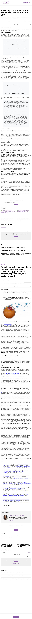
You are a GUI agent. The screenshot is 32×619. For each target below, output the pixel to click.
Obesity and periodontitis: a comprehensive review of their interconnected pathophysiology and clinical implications (17, 488)
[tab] (3, 227)
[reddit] (17, 24)
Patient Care (3, 264)
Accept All (16, 617)
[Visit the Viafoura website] (29, 561)
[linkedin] (14, 24)
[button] (1, 2)
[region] (16, 229)
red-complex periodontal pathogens (12, 374)
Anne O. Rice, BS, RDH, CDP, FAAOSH (7, 283)
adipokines (9, 325)
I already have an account (16, 237)
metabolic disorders (7, 324)
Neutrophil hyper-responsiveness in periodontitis (13, 493)
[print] (30, 24)
